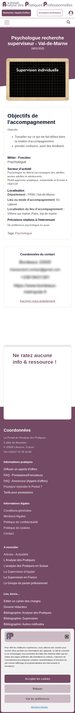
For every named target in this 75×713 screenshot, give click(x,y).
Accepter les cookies (37, 678)
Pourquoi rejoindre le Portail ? (23, 486)
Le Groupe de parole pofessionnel (26, 583)
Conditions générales (17, 510)
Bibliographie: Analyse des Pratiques (27, 612)
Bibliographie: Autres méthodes (24, 624)
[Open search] (68, 22)
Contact (9, 533)
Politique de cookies (17, 527)
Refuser (37, 688)
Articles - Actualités (16, 554)
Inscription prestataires (50, 13)
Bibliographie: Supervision (21, 618)
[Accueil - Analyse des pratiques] (37, 4)
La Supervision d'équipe (19, 571)
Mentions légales (39, 707)
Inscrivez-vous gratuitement (37, 301)
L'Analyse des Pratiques (19, 560)
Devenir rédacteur (15, 606)
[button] (67, 636)
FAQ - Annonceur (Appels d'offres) (26, 481)
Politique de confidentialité (21, 522)
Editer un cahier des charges (22, 601)
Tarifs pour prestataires (18, 492)
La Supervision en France (20, 577)
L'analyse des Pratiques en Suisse (26, 565)
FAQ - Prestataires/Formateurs (23, 475)
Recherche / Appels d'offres (16, 13)
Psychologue (23, 233)
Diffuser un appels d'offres (20, 469)
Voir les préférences (37, 698)
